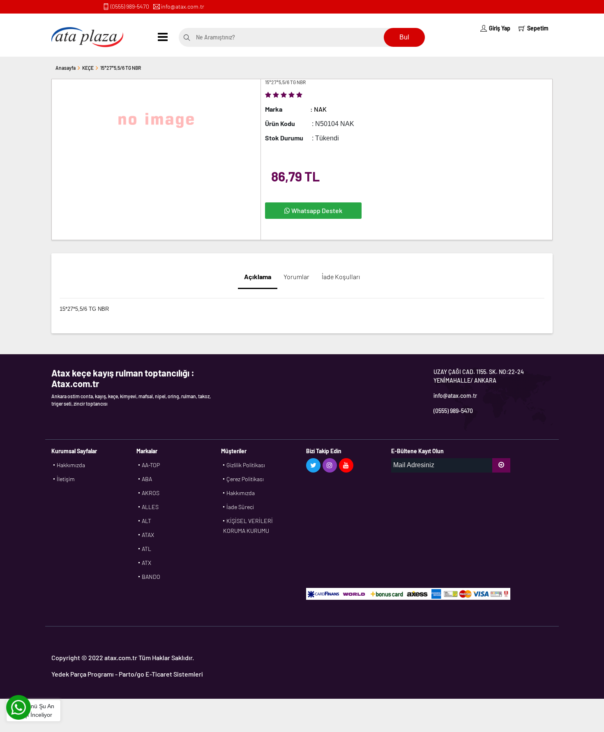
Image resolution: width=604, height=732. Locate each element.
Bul (404, 37)
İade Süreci (240, 506)
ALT (146, 520)
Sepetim (538, 28)
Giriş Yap (499, 28)
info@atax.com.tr (182, 6)
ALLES (150, 506)
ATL (146, 548)
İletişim (66, 478)
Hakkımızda (71, 464)
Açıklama (257, 276)
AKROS (150, 492)
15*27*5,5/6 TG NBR (120, 68)
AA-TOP (151, 464)
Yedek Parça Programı (82, 674)
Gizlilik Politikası (245, 464)
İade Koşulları (341, 276)
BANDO (151, 576)
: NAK (318, 109)
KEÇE (88, 68)
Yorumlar (296, 276)
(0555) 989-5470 (130, 6)
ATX (146, 562)
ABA (147, 478)
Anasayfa (65, 68)
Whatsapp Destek (316, 210)
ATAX (148, 534)
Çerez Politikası (245, 478)
